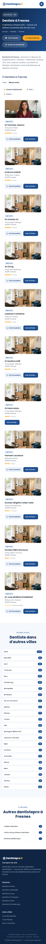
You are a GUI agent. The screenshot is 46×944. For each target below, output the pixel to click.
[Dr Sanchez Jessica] (23, 109)
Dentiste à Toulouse (10, 897)
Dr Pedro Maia (12, 408)
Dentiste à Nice (8, 901)
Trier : (5, 82)
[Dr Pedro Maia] (23, 392)
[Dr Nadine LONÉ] (23, 345)
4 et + (31, 89)
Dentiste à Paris (8, 886)
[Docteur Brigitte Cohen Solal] (23, 487)
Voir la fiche (30, 139)
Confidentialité (31, 934)
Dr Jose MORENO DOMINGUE (19, 597)
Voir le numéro (15, 139)
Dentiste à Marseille (10, 890)
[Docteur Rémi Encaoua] (23, 534)
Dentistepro (14, 4)
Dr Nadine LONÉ (12, 361)
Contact (36, 937)
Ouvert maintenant (14, 89)
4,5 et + (9, 94)
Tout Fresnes (13, 38)
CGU (23, 934)
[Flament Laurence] (23, 439)
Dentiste (13, 32)
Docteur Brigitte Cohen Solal (19, 502)
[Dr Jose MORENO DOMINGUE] (23, 581)
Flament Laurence (14, 455)
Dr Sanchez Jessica (14, 125)
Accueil (5, 32)
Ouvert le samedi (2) (16, 45)
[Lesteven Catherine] (23, 298)
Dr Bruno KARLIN (13, 172)
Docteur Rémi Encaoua (16, 549)
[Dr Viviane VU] (23, 203)
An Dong (9, 266)
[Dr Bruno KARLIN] (23, 156)
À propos (29, 937)
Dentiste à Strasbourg (11, 904)
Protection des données (16, 937)
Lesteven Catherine (14, 313)
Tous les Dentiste (9, 916)
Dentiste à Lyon (8, 893)
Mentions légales (15, 934)
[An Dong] (23, 251)
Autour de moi (33, 38)
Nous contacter (8, 923)
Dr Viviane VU (11, 219)
